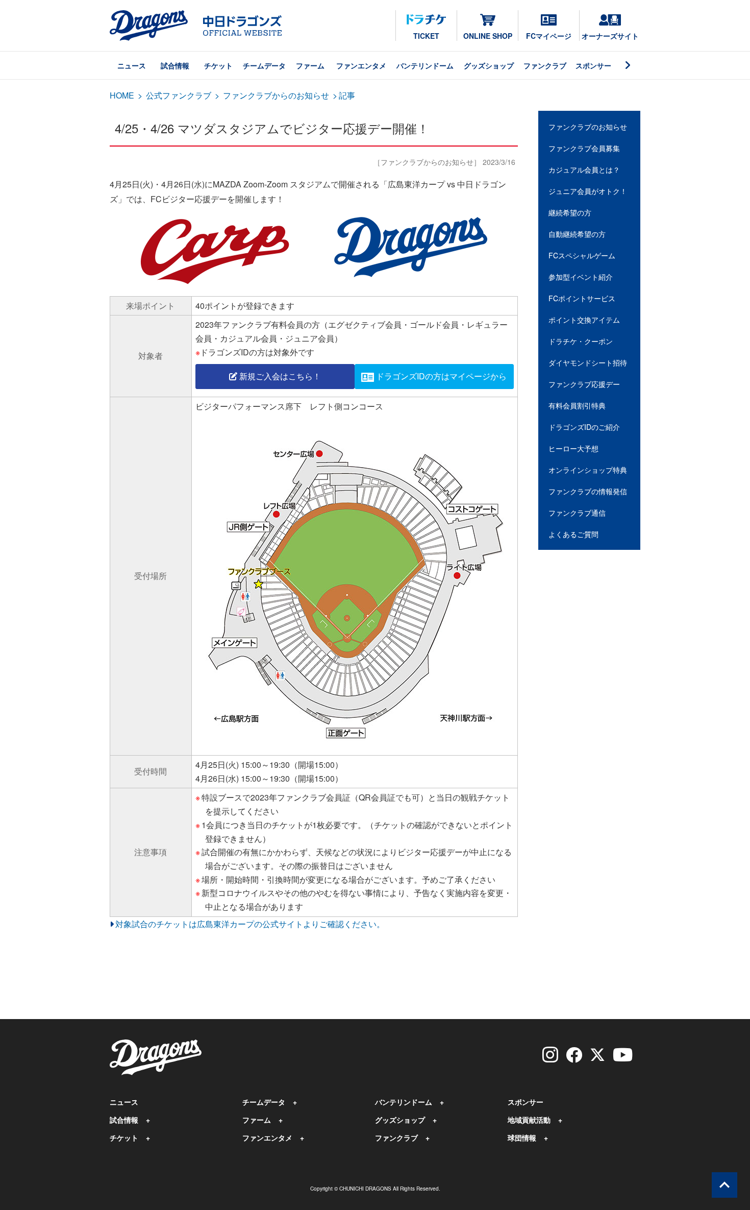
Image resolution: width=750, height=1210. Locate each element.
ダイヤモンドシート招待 (587, 362)
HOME (122, 95)
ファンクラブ (544, 65)
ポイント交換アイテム (584, 319)
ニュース (131, 65)
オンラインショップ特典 (587, 470)
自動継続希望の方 (577, 234)
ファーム (310, 65)
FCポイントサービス (581, 298)
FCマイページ (548, 36)
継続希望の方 (569, 212)
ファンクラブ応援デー (584, 384)
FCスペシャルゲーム (581, 255)
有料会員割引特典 (577, 405)
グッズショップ (489, 65)
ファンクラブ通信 (577, 512)
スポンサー (593, 65)
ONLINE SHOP (487, 36)
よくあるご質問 (573, 534)
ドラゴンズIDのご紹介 (584, 427)
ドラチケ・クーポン (580, 341)
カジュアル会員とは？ (584, 169)
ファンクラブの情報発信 (587, 491)
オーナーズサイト (610, 36)
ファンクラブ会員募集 (584, 148)
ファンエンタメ (361, 65)
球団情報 (522, 1137)
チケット (218, 65)
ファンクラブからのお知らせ (276, 95)
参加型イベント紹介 (580, 277)
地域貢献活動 (529, 1120)
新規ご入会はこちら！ (279, 376)
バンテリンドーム (425, 65)
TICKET (426, 36)
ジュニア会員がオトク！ (587, 191)
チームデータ (264, 65)
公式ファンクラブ (178, 95)
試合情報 (175, 65)
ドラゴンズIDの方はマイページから (441, 376)
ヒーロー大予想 (573, 448)
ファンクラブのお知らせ (587, 127)
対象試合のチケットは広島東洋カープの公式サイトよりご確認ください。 (250, 924)
